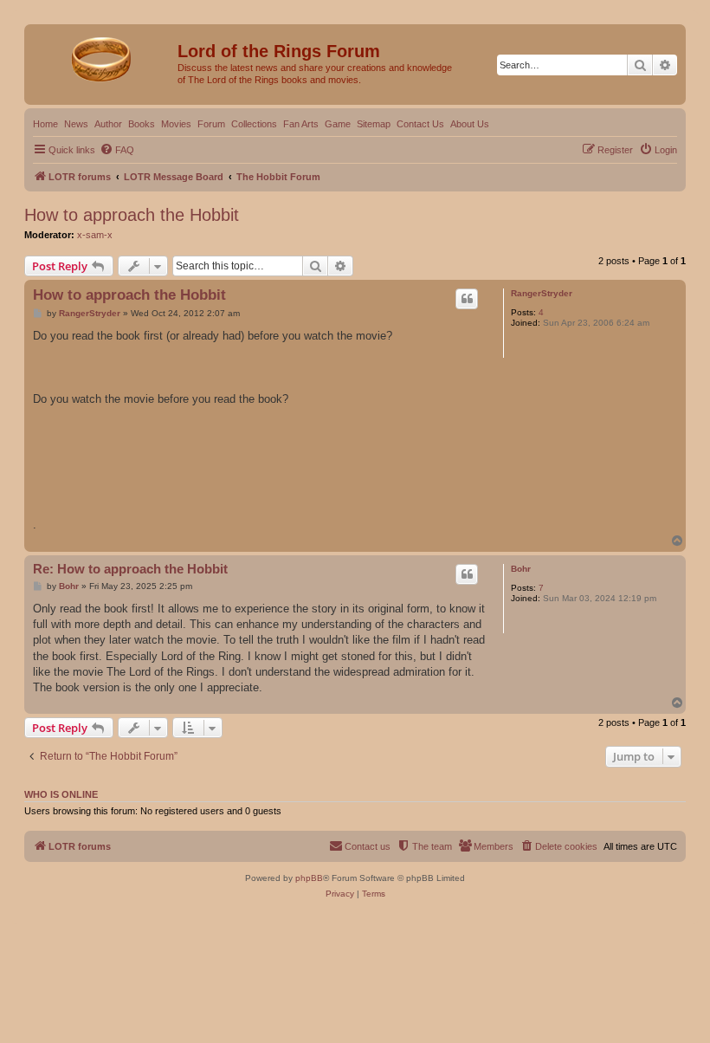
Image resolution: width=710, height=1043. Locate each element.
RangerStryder (541, 293)
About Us (469, 124)
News (76, 124)
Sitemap (373, 124)
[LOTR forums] (103, 56)
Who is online (61, 794)
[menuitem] (117, 149)
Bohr (521, 568)
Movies (176, 124)
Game (338, 124)
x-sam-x (95, 235)
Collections (254, 124)
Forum (211, 124)
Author (108, 124)
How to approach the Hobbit (131, 214)
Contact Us (420, 124)
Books (141, 124)
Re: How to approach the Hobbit (130, 568)
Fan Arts (301, 124)
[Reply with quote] (466, 298)
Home (45, 124)
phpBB (309, 878)
